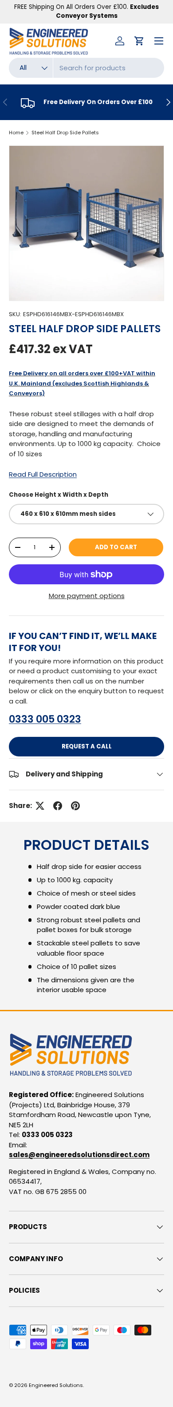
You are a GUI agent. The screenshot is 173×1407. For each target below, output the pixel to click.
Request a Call (87, 746)
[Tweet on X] (40, 806)
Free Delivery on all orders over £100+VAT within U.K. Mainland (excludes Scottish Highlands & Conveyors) (82, 383)
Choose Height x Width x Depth (58, 494)
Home (16, 132)
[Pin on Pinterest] (75, 806)
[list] (86, 223)
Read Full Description (43, 474)
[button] (139, 41)
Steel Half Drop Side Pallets (65, 132)
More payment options (87, 595)
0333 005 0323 (45, 719)
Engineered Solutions (56, 1385)
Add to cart (116, 547)
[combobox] (86, 68)
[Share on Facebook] (58, 806)
